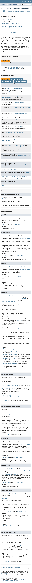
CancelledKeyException (9, 358)
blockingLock (18, 88)
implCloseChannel (19, 102)
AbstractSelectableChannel (14, 4)
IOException (27, 379)
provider (16, 139)
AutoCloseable (12, 18)
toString (15, 178)
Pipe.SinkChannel (16, 23)
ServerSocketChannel (18, 26)
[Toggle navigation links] (2, 2)
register (16, 145)
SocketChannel (6, 28)
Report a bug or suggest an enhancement (10, 567)
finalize (12, 176)
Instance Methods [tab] (16, 79)
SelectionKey (8, 132)
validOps (10, 160)
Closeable (4, 18)
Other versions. (4, 573)
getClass (18, 176)
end (11, 169)
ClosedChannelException (8, 301)
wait (20, 178)
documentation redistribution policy (9, 580)
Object (7, 88)
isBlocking (17, 120)
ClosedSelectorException (9, 349)
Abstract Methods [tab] (7, 81)
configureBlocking (19, 96)
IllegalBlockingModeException (11, 351)
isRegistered (18, 126)
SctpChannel (16, 25)
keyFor (16, 132)
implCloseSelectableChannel (22, 107)
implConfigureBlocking (20, 113)
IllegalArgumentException (10, 363)
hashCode (24, 176)
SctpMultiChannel (25, 25)
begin (3, 169)
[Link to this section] (18, 57)
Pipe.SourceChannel (7, 25)
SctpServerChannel (7, 26)
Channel (18, 18)
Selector (21, 132)
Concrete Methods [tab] (20, 81)
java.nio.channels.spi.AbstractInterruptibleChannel (16, 11)
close (7, 169)
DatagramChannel (6, 23)
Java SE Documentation (6, 570)
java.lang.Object (5, 10)
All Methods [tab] (5, 79)
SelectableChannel (11, 32)
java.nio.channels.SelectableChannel (15, 12)
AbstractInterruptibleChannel (14, 396)
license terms (20, 579)
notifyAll (9, 178)
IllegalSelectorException (10, 354)
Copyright (3, 577)
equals (7, 176)
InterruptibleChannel (8, 19)
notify (3, 178)
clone (3, 176)
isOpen (14, 169)
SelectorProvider (13, 68)
